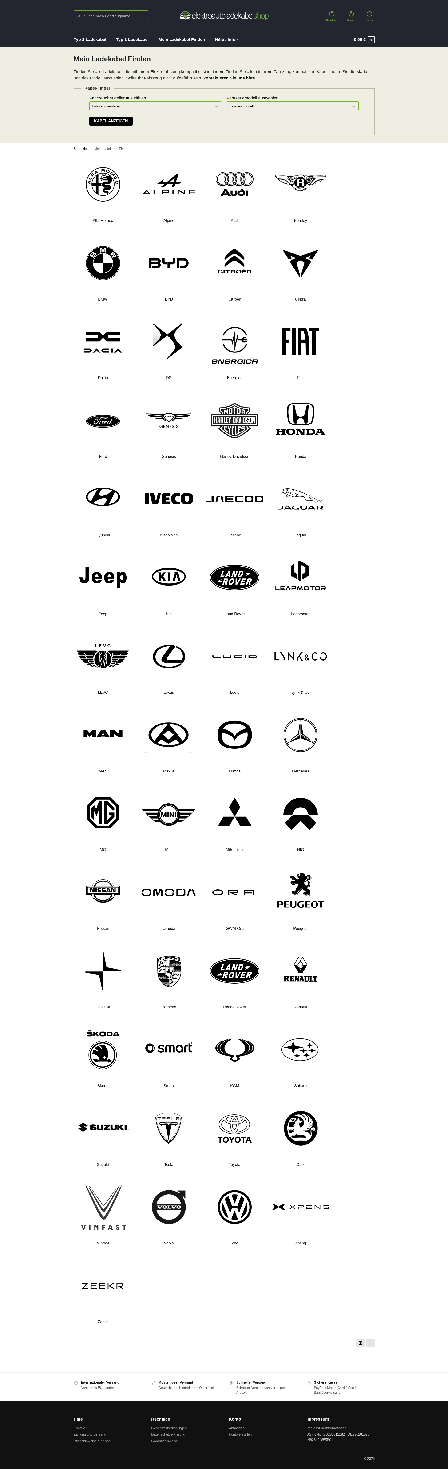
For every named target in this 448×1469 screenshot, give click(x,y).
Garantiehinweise (164, 1441)
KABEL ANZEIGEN (111, 121)
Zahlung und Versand (90, 1434)
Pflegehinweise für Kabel (92, 1441)
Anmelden (236, 1428)
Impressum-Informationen (326, 1428)
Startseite (81, 148)
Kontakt (331, 20)
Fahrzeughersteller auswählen (117, 98)
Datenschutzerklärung (168, 1434)
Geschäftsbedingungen (169, 1428)
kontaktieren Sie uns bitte (229, 78)
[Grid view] (360, 1343)
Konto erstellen (240, 1434)
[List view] (370, 1343)
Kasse (369, 20)
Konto (351, 20)
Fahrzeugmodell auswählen (252, 98)
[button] (364, 39)
